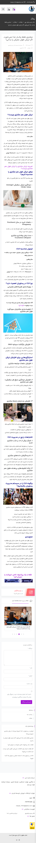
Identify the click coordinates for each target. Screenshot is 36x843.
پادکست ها (29, 714)
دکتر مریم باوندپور (11, 45)
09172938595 (30, 2)
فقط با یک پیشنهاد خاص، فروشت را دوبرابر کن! (18, 575)
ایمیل (30, 676)
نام (31, 668)
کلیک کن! (21, 305)
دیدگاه (30, 648)
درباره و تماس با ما (12, 813)
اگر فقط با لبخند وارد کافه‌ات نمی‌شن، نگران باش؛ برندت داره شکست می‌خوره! (18, 628)
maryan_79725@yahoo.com (16, 2)
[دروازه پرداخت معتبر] (32, 826)
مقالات (28, 48)
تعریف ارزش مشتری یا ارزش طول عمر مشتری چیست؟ (18, 167)
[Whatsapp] (16, 840)
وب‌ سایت (29, 684)
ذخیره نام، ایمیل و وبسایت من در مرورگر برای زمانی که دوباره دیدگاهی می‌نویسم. (19, 695)
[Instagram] (19, 840)
